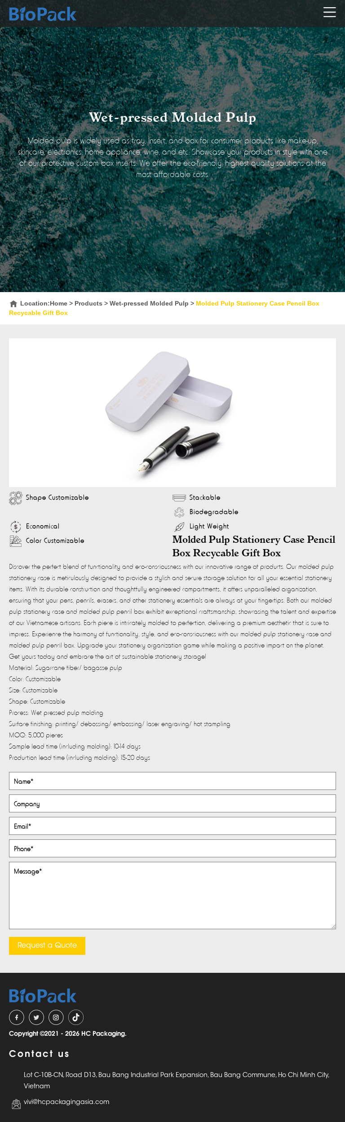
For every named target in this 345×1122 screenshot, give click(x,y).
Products (88, 303)
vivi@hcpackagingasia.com (66, 1103)
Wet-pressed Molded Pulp (149, 303)
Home (58, 303)
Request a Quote (47, 945)
